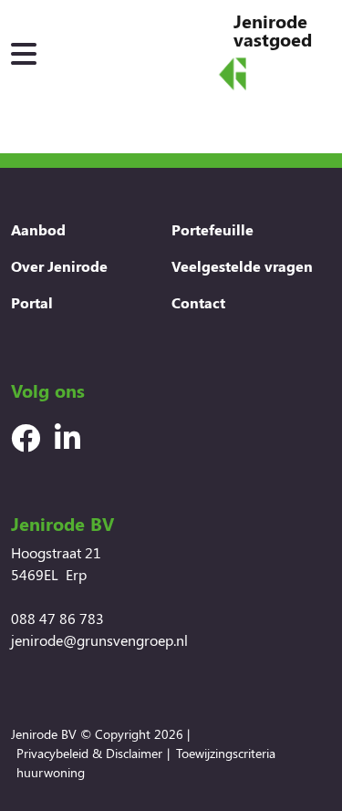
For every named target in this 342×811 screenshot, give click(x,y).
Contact (198, 302)
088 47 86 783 (57, 618)
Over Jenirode (59, 266)
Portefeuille (212, 229)
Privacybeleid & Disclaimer (89, 753)
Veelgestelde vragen (242, 266)
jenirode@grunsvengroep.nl (99, 640)
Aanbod (38, 229)
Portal (32, 302)
